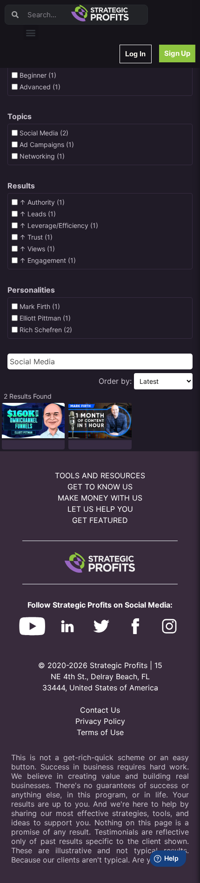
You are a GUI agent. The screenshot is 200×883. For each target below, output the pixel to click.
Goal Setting (46, 179)
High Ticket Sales (52, 191)
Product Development (58, 107)
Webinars (41, 83)
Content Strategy (52, 95)
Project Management (57, 143)
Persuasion (44, 70)
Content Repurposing (57, 131)
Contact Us (100, 710)
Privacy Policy (100, 721)
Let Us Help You (100, 509)
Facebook (42, 155)
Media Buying (48, 204)
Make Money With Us (100, 497)
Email (37, 119)
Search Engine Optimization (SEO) (74, 167)
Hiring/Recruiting (51, 216)
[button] (31, 32)
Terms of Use (100, 732)
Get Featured (100, 520)
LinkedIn (41, 228)
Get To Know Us (100, 486)
